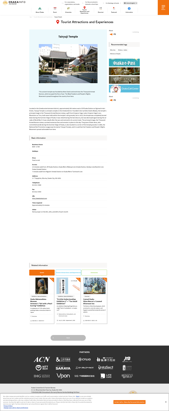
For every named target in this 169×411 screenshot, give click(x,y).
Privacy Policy (8, 406)
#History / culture (122, 50)
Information (129, 12)
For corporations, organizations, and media (72, 3)
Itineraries (68, 12)
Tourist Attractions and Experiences (43, 17)
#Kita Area (112, 50)
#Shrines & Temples (115, 53)
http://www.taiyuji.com (39, 198)
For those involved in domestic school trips (91, 3)
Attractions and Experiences (84, 11)
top (31, 17)
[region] (84, 402)
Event (55, 12)
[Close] (166, 402)
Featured (114, 12)
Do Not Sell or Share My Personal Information (129, 402)
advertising (136, 32)
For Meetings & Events (112, 3)
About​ (40, 12)
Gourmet (100, 12)
